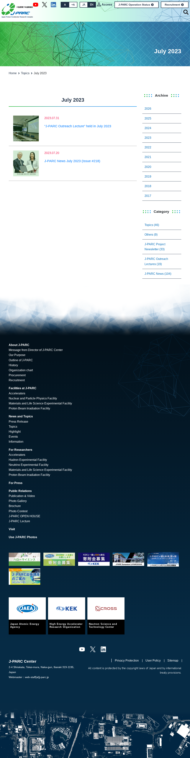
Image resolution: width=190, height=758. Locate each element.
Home (13, 73)
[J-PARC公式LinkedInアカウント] (54, 4)
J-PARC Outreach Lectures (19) (156, 261)
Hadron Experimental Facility (28, 459)
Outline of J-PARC (21, 360)
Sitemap (172, 660)
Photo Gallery (18, 501)
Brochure (15, 506)
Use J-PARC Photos (23, 537)
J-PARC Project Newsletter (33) (155, 247)
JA (83, 4)
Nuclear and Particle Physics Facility (33, 398)
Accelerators (17, 393)
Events (13, 436)
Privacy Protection (127, 660)
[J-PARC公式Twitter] (44, 4)
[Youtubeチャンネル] (35, 4)
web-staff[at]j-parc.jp (37, 677)
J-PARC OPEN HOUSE (24, 516)
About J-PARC (19, 345)
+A (73, 4)
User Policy (153, 660)
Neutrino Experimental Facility (28, 464)
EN (91, 4)
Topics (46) (152, 225)
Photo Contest (18, 511)
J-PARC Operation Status (134, 4)
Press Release (18, 421)
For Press (15, 483)
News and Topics (21, 416)
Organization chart (21, 370)
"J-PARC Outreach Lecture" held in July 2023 (77, 126)
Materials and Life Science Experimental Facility (40, 403)
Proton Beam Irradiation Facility (29, 408)
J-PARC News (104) (158, 273)
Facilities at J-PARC (22, 388)
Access (107, 4)
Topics (25, 73)
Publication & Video (22, 496)
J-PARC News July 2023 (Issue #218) (72, 161)
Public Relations (20, 491)
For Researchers (20, 449)
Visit (12, 529)
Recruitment (172, 4)
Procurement (17, 375)
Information (16, 441)
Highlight (15, 431)
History (13, 365)
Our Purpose (17, 355)
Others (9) (151, 234)
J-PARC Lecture (19, 521)
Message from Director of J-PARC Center (36, 350)
